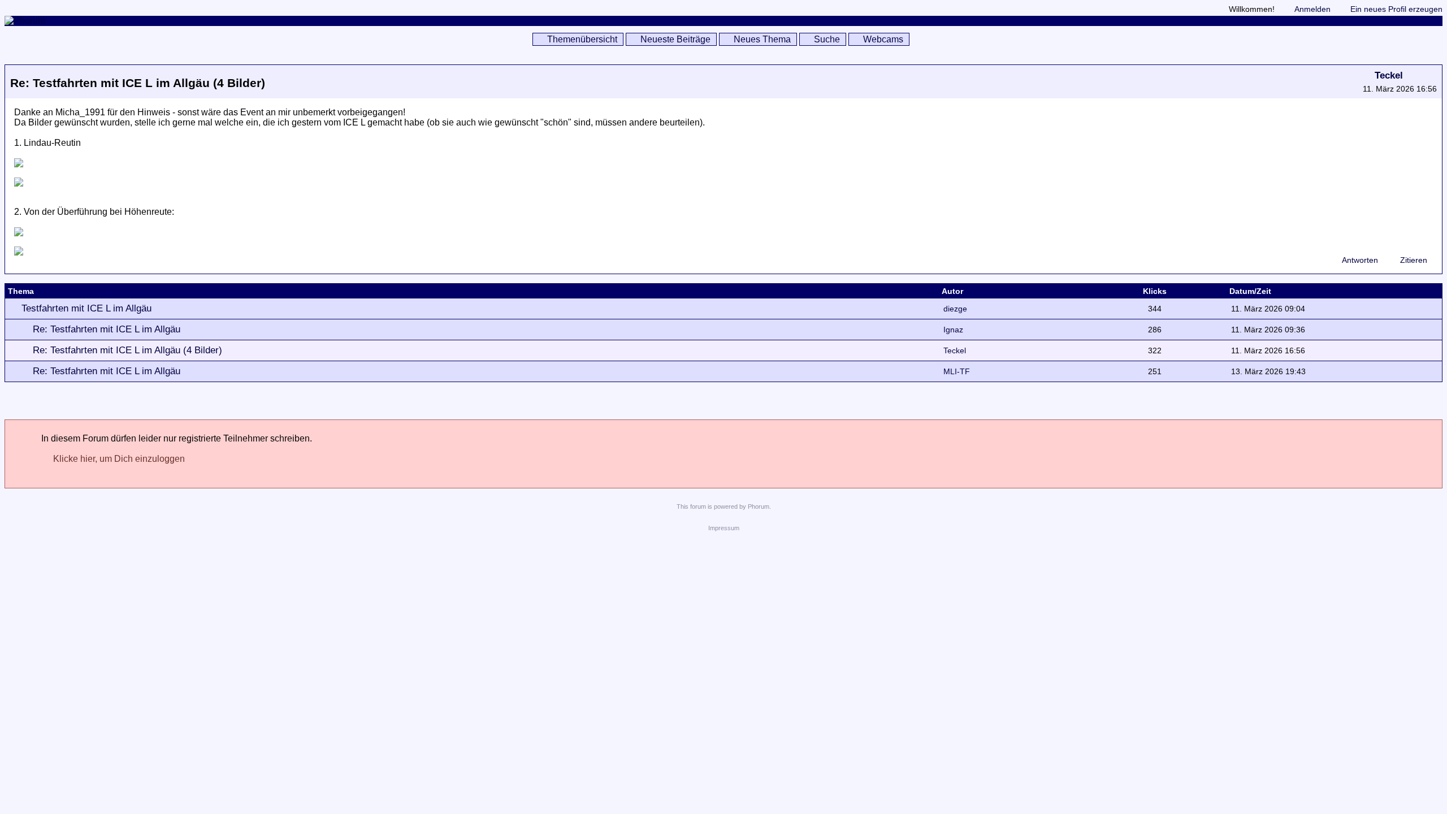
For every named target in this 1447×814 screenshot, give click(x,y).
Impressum (723, 528)
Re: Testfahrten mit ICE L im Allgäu (106, 329)
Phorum (758, 506)
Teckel (1389, 75)
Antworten (1360, 260)
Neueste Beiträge (675, 39)
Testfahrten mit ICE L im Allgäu (86, 308)
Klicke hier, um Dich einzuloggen (119, 459)
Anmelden (1312, 9)
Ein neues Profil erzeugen (1396, 9)
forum (698, 506)
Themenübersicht (582, 39)
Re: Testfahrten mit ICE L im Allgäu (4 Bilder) (127, 350)
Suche (827, 39)
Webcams (883, 39)
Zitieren (1413, 260)
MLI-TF (956, 371)
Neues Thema (762, 39)
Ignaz (953, 329)
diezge (955, 308)
